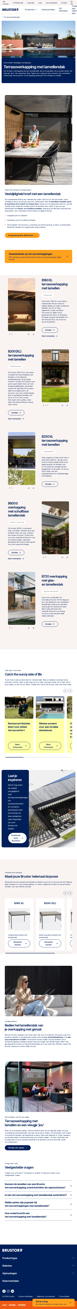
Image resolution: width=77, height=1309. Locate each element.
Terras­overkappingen (12, 17)
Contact (64, 3)
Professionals (18, 3)
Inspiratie (30, 3)
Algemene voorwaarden (46, 1296)
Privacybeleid (64, 1296)
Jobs (40, 3)
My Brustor (6, 3)
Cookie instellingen (26, 1296)
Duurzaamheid (51, 3)
